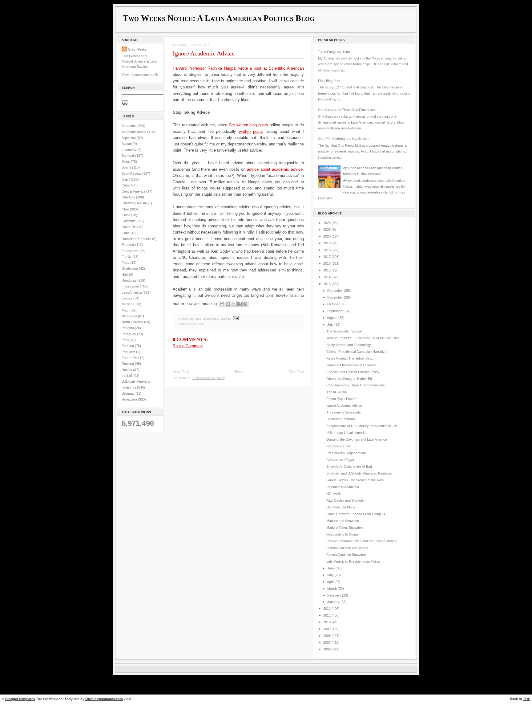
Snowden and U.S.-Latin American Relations (359, 473)
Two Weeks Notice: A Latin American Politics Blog (218, 18)
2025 (327, 229)
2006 (327, 649)
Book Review (132, 173)
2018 (327, 250)
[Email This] (222, 304)
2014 (327, 277)
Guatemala (130, 268)
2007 (327, 642)
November (335, 297)
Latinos (127, 298)
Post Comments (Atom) (208, 378)
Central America (134, 191)
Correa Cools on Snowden (346, 554)
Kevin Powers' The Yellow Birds (349, 358)
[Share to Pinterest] (245, 304)
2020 (327, 236)
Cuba (126, 233)
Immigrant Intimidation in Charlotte (351, 365)
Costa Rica (130, 227)
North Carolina (133, 322)
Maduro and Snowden (342, 521)
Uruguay (128, 393)
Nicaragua (130, 316)
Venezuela (130, 399)
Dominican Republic (137, 239)
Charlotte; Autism (135, 203)
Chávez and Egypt (340, 460)
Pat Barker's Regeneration (346, 453)
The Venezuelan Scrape (344, 331)
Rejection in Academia (342, 487)
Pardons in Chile (338, 446)
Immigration (131, 286)
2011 (327, 615)
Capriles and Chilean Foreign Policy (352, 372)
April (330, 582)
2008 (327, 636)
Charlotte (129, 197)
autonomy (129, 150)
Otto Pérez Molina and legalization (343, 139)
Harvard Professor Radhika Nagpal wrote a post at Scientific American (238, 68)
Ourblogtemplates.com (104, 699)
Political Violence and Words (347, 548)
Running (128, 363)
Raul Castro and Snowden (345, 500)
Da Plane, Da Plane (340, 507)
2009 (327, 629)
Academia (129, 126)
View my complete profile (140, 74)
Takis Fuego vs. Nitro (334, 52)
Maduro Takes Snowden (344, 527)
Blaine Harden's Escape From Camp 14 (355, 514)
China (126, 215)
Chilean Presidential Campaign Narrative (356, 351)
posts (258, 131)
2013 (327, 284)
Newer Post (181, 371)
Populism (129, 352)
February (334, 595)
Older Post (296, 371)
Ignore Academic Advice (204, 53)
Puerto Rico (131, 358)
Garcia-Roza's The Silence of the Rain (355, 480)
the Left (128, 375)
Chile (126, 209)
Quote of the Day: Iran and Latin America (356, 439)
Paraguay (129, 334)
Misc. (126, 310)
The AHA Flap (336, 392)
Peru (126, 340)
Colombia (129, 221)
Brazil (126, 179)
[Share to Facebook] (239, 304)
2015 (327, 270)
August (332, 318)
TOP (526, 699)
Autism (127, 143)
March (332, 588)
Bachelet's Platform (340, 419)
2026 (327, 223)
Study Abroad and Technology (348, 345)
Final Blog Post (329, 81)
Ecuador (128, 245)
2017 (327, 257)
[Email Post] (235, 318)
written (245, 131)
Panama (128, 328)
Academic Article (134, 132)
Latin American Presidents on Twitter (353, 561)
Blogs (126, 161)
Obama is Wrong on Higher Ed (349, 379)
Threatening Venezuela (343, 412)
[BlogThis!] (228, 304)
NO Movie (333, 493)
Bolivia (127, 167)
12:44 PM (224, 318)
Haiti (125, 274)
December (335, 290)
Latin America (132, 292)
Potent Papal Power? (341, 399)
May (331, 575)
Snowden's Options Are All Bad (349, 466)
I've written (238, 125)
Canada (128, 185)
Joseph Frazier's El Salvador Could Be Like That (362, 338)
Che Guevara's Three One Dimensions (347, 110)
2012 (327, 608)
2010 (327, 622)
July (330, 324)
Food (126, 262)
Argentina (129, 138)
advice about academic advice (275, 169)
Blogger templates (20, 699)
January (334, 602)
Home (239, 371)
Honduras (129, 280)
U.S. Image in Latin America (346, 432)
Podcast (128, 346)
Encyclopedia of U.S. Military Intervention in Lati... (363, 426)
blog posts (258, 125)
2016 (327, 263)
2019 (327, 243)
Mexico (127, 304)
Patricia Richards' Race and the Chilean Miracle (361, 541)
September (336, 311)
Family (127, 257)
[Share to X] (234, 304)
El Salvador (130, 251)
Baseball (128, 155)
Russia (127, 370)
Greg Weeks (137, 49)
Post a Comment (188, 346)
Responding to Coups (342, 534)
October (334, 304)
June (331, 568)
